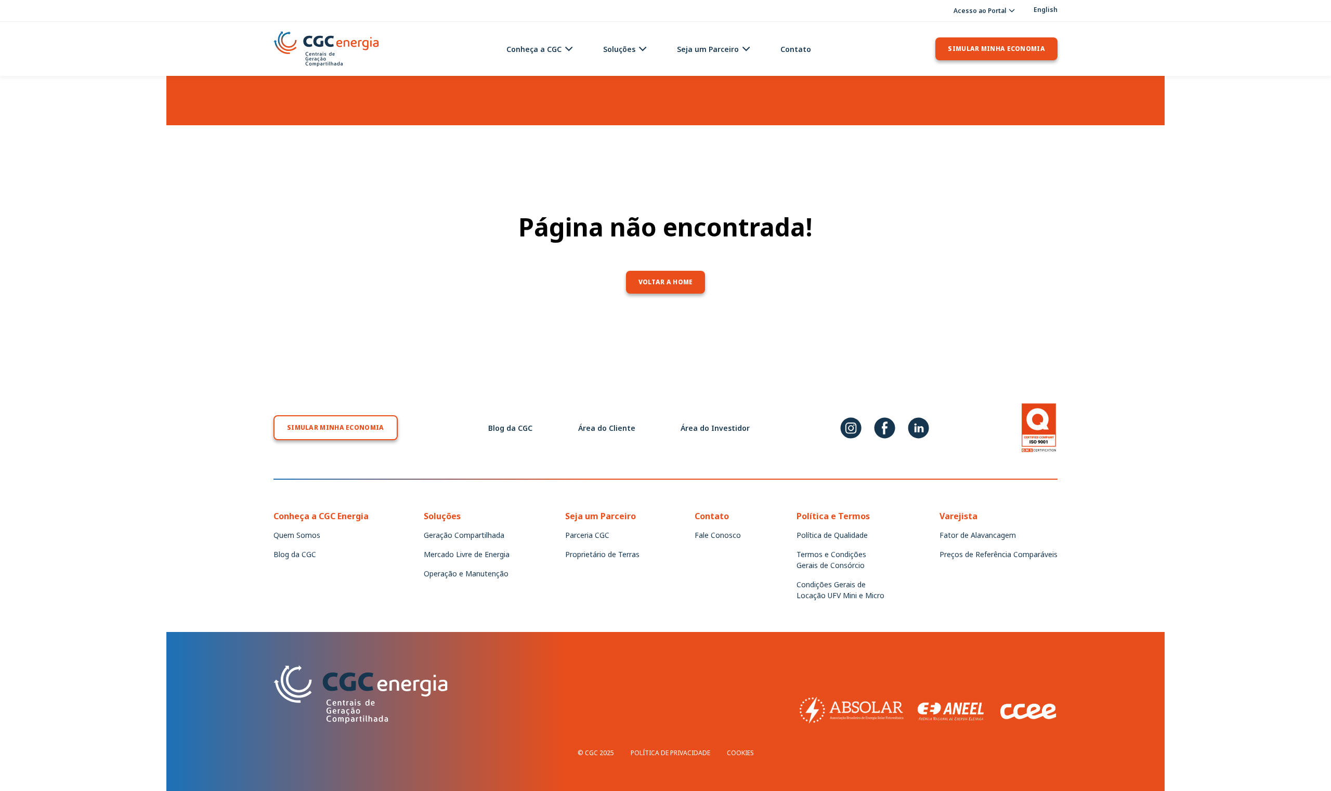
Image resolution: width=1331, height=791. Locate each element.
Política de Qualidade (832, 535)
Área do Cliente (606, 428)
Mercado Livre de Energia (467, 554)
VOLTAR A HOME (665, 282)
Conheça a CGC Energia (321, 516)
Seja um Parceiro (708, 49)
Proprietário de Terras (602, 554)
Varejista (958, 516)
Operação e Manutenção (466, 573)
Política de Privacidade (670, 752)
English (1046, 10)
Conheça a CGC (534, 49)
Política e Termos (833, 516)
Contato (795, 49)
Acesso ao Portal (980, 10)
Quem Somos (296, 535)
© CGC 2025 (596, 752)
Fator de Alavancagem (977, 535)
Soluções (619, 49)
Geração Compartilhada (464, 535)
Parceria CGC (587, 535)
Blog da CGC (510, 428)
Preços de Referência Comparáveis (998, 554)
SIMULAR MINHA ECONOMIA (996, 48)
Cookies (740, 752)
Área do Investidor (715, 428)
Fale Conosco (718, 535)
